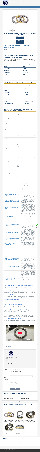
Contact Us (8, 449)
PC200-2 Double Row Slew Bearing (11, 232)
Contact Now (20, 38)
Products (6, 8)
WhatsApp (20, 40)
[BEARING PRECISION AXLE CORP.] (5, 2)
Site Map (12, 449)
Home (3, 8)
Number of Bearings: (8, 70)
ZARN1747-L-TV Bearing (8, 216)
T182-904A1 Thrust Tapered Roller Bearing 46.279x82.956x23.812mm (11, 187)
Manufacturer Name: (8, 74)
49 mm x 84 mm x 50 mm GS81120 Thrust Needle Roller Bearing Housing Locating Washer (11, 251)
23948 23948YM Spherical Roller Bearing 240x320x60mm (11, 225)
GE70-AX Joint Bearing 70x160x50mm (11, 266)
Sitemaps (15, 449)
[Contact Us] (37, 226)
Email (5, 369)
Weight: (5, 90)
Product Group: (7, 68)
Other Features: (7, 64)
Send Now (15, 388)
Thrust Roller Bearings (12, 8)
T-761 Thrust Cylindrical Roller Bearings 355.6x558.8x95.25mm (11, 244)
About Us (4, 449)
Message (6, 379)
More (19, 401)
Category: (6, 76)
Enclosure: (6, 66)
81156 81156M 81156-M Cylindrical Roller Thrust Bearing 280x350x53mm (11, 259)
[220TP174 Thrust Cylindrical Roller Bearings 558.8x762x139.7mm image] (20, 19)
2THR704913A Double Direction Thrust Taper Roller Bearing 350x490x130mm (11, 201)
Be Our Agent (20, 43)
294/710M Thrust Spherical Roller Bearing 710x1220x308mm (11, 239)
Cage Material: (7, 72)
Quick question (5, 377)
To (5, 371)
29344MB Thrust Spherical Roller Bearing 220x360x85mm (11, 279)
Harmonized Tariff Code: (8, 103)
